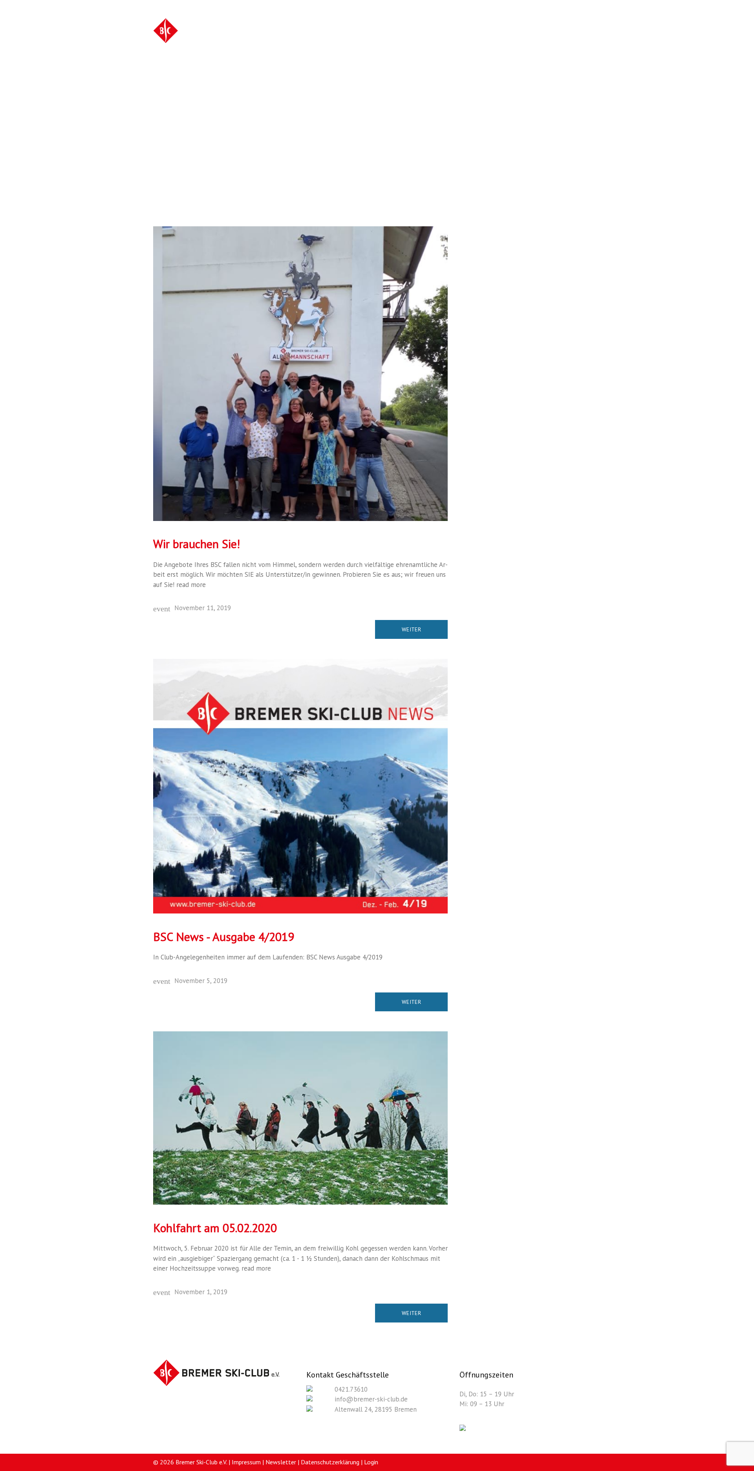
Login (371, 1462)
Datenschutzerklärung (330, 1462)
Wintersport (317, 32)
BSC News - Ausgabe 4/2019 (223, 936)
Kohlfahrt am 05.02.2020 (215, 1227)
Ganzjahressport (374, 32)
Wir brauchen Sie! (196, 543)
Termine (550, 32)
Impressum (246, 1462)
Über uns (471, 32)
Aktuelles (513, 32)
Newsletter (280, 1462)
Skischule (428, 32)
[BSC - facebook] (462, 1428)
